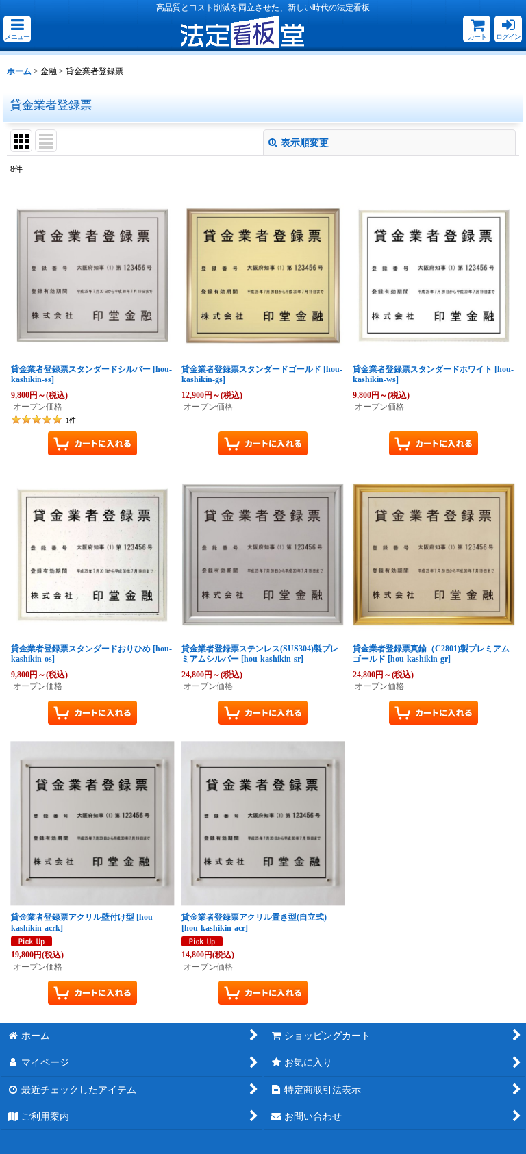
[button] (17, 29)
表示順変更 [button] (305, 142)
